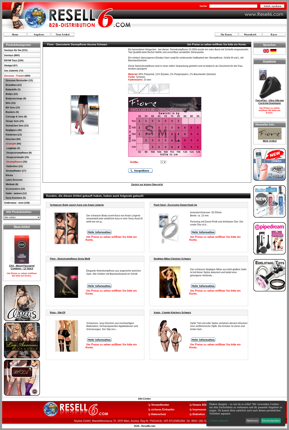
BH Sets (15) (12, 107)
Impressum (199, 409)
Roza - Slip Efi (57, 312)
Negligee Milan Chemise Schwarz (172, 258)
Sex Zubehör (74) (13, 70)
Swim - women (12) (16, 193)
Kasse (274, 34)
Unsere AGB (199, 404)
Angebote (39, 34)
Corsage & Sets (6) (16, 116)
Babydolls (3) (12, 89)
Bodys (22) (11, 94)
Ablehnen (252, 420)
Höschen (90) (13, 139)
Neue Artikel (63, 34)
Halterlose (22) (14, 166)
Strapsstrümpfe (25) (17, 157)
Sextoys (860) (12, 55)
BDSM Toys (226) (13, 60)
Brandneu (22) (13, 85)
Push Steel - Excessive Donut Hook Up (175, 205)
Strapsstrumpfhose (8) (18, 152)
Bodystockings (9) (15, 98)
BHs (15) (10, 103)
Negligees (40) (13, 130)
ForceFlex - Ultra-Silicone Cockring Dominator (270, 102)
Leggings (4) (12, 148)
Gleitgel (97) (10, 65)
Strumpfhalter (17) (15, 170)
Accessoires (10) (15, 189)
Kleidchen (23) (13, 134)
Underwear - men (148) (17, 202)
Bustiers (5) (12, 112)
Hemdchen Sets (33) (17, 125)
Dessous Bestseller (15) (19, 80)
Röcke (9, 175)
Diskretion (198, 414)
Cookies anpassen (218, 420)
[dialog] (245, 413)
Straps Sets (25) (14, 121)
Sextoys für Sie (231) (16, 50)
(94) (13, 143)
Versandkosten (160, 404)
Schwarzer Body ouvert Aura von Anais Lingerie (77, 205)
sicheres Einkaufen (162, 409)
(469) (17, 75)
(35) (16, 161)
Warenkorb (250, 34)
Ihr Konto (226, 34)
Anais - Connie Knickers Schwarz (172, 312)
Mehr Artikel (270, 141)
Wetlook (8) (11, 184)
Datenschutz (158, 414)
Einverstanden (271, 420)
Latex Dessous (14, 179)
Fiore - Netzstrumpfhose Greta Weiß (70, 258)
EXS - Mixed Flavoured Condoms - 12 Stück (21, 267)
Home (15, 34)
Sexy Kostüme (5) (15, 198)
